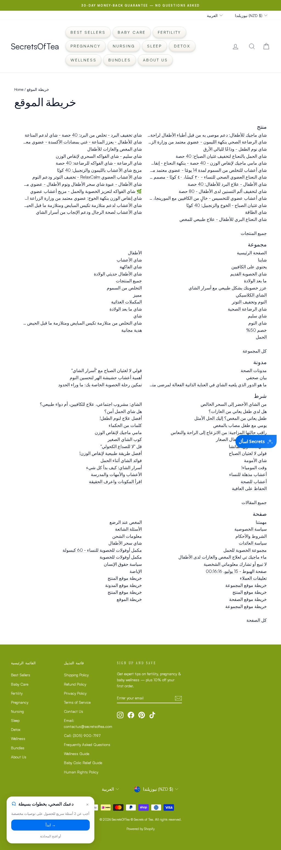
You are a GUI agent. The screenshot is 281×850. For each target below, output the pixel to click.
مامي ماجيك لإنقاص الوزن (118, 432)
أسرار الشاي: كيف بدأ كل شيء (114, 467)
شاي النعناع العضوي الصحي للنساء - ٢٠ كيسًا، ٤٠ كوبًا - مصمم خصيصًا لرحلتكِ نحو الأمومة (185, 177)
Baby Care (132, 32)
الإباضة (136, 571)
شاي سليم (257, 316)
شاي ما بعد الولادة (125, 309)
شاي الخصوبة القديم (248, 274)
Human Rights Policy (81, 772)
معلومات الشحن (127, 536)
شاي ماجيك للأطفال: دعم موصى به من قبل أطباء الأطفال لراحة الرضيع (202, 135)
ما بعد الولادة (255, 280)
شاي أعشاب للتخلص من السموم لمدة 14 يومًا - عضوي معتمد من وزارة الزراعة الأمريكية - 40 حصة (177, 170)
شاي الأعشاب (129, 260)
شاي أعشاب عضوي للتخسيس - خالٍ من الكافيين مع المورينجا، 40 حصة (201, 198)
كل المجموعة (255, 351)
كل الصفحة (256, 620)
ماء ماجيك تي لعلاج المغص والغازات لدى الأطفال (222, 557)
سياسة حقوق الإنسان (123, 564)
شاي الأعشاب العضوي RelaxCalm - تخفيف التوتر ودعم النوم (87, 177)
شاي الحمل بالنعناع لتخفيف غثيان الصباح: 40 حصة (221, 156)
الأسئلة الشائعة (128, 529)
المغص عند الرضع (125, 522)
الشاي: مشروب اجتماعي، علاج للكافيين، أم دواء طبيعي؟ (91, 404)
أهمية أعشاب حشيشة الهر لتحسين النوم (106, 377)
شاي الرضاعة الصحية (247, 309)
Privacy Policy (75, 693)
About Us (155, 60)
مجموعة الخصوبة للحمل (245, 550)
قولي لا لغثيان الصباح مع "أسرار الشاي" (106, 370)
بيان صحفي (256, 377)
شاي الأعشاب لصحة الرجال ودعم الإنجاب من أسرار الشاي (89, 212)
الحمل (261, 337)
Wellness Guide (76, 753)
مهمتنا (261, 522)
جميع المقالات (254, 502)
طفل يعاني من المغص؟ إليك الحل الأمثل (230, 418)
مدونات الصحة (254, 370)
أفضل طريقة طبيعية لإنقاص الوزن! (110, 453)
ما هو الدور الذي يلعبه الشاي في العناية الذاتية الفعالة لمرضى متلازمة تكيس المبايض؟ (190, 384)
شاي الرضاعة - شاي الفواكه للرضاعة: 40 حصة (99, 163)
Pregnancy (86, 46)
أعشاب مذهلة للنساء (248, 474)
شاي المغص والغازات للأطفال (114, 149)
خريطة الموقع (129, 599)
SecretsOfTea (35, 46)
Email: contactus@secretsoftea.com (88, 723)
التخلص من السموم (124, 288)
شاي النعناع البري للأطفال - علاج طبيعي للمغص (223, 219)
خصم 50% (256, 330)
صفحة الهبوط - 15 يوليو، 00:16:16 (236, 571)
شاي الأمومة (255, 460)
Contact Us (73, 711)
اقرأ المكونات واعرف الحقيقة (115, 481)
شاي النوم (257, 323)
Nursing (124, 46)
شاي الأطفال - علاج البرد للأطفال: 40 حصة (227, 184)
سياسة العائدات (253, 543)
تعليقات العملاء (253, 578)
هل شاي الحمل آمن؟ (123, 411)
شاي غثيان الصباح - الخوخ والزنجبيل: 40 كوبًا (226, 205)
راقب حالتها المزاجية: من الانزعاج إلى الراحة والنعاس (219, 432)
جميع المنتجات (254, 233)
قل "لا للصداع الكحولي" (121, 446)
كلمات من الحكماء (125, 425)
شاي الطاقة (256, 212)
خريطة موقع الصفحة (248, 599)
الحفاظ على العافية (249, 488)
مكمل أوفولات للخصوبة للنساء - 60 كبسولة (102, 550)
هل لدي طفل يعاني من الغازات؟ (238, 411)
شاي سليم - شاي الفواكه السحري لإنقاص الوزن (99, 156)
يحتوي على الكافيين (249, 266)
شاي (137, 316)
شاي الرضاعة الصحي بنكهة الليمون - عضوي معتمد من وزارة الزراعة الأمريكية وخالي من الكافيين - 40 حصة (169, 142)
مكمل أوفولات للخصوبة (121, 557)
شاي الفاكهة (131, 266)
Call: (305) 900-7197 (82, 735)
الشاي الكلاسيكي (251, 295)
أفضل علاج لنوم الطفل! (121, 418)
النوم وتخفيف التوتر (249, 302)
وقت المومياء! (254, 467)
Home (18, 89)
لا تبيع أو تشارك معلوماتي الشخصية (235, 564)
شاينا (262, 260)
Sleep (154, 46)
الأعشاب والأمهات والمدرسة (116, 474)
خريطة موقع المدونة (123, 585)
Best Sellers (88, 32)
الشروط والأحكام (251, 536)
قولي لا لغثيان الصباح (248, 453)
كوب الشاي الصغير (125, 439)
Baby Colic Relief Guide (83, 762)
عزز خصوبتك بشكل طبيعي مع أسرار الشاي (228, 288)
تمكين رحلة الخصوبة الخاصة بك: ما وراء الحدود (100, 384)
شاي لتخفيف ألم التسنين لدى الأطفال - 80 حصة (223, 191)
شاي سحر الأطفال (125, 543)
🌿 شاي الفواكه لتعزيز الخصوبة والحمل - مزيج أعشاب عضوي (86, 191)
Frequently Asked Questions (87, 744)
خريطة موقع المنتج (125, 578)
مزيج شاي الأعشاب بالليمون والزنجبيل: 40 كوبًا (99, 170)
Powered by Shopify (141, 829)
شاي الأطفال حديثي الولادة (118, 274)
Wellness (83, 60)
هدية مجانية (131, 330)
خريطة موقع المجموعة (246, 585)
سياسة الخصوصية (250, 529)
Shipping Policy (76, 674)
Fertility (169, 32)
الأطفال (135, 252)
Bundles (119, 60)
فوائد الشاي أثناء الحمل (121, 460)
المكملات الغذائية (126, 302)
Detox (182, 46)
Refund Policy (75, 684)
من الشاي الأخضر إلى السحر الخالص (234, 404)
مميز (137, 295)
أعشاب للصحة (254, 481)
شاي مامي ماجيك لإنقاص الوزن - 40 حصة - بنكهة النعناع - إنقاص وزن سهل (198, 163)
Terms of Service (77, 702)
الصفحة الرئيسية (252, 252)
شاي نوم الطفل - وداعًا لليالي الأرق (235, 149)
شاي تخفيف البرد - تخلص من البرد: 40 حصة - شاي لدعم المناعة (83, 135)
